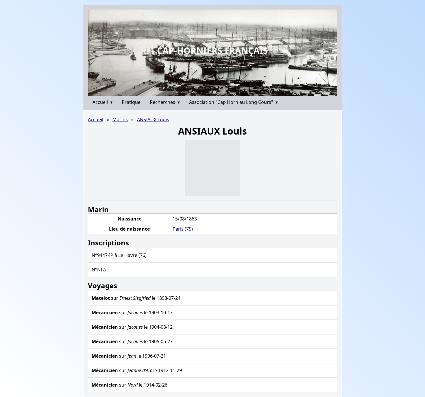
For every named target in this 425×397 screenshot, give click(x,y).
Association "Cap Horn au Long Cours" (233, 102)
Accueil (102, 102)
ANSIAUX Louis (153, 119)
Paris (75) (183, 229)
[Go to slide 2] (214, 91)
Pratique (131, 102)
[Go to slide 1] (210, 92)
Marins (120, 119)
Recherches (165, 102)
